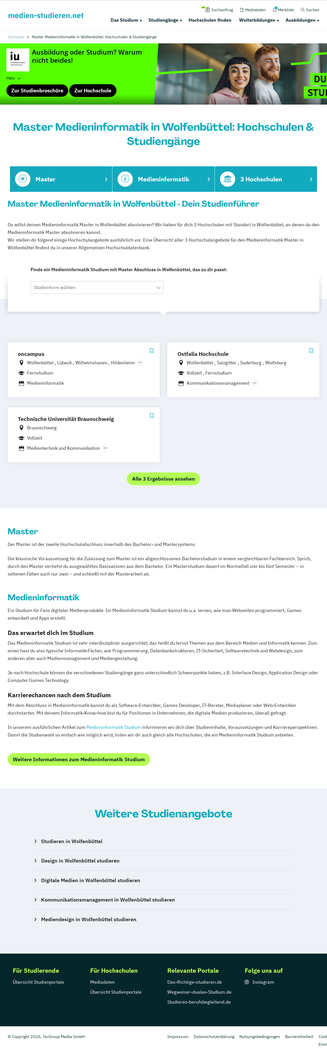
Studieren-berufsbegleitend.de (199, 1002)
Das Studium (124, 20)
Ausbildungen (301, 20)
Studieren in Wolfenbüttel (71, 841)
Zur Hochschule (92, 90)
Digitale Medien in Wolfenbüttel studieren (90, 880)
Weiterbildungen (257, 20)
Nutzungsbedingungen (259, 1036)
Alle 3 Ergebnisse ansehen (163, 478)
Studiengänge (163, 20)
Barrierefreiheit (299, 1036)
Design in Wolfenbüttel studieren (80, 860)
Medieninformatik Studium (113, 727)
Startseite (16, 36)
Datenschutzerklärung (214, 1036)
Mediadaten (102, 982)
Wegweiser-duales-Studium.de (199, 992)
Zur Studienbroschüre (37, 90)
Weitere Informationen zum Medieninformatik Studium (79, 759)
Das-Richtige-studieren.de (194, 982)
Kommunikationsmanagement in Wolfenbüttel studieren (108, 899)
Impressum (178, 1036)
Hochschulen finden (210, 20)
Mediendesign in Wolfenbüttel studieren (88, 919)
